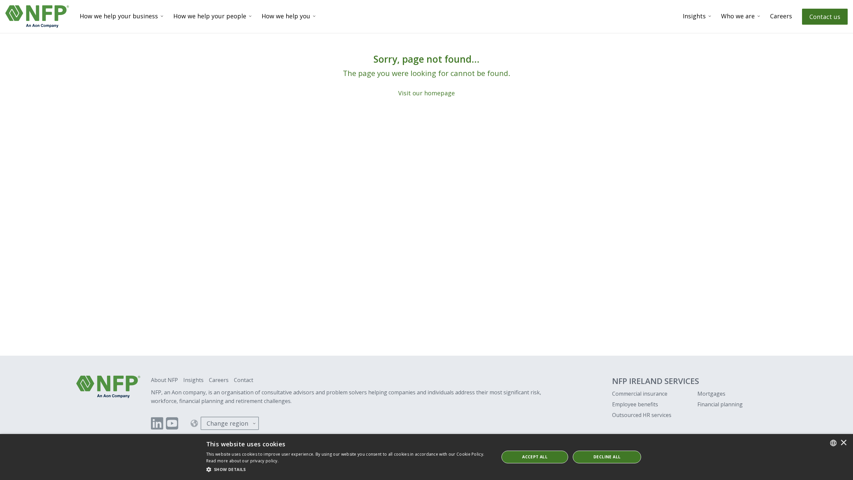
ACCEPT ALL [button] (534, 457)
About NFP (164, 380)
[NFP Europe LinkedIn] (157, 423)
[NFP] (37, 16)
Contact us (824, 17)
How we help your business (119, 16)
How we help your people (209, 16)
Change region (227, 423)
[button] (348, 469)
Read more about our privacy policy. (242, 461)
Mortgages (711, 393)
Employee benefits (635, 404)
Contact (243, 380)
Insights (694, 16)
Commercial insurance (639, 393)
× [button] (843, 443)
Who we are (738, 16)
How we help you (286, 16)
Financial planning (720, 404)
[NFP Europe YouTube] (172, 423)
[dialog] (426, 457)
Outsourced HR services (641, 415)
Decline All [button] (606, 457)
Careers (781, 16)
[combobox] (833, 443)
